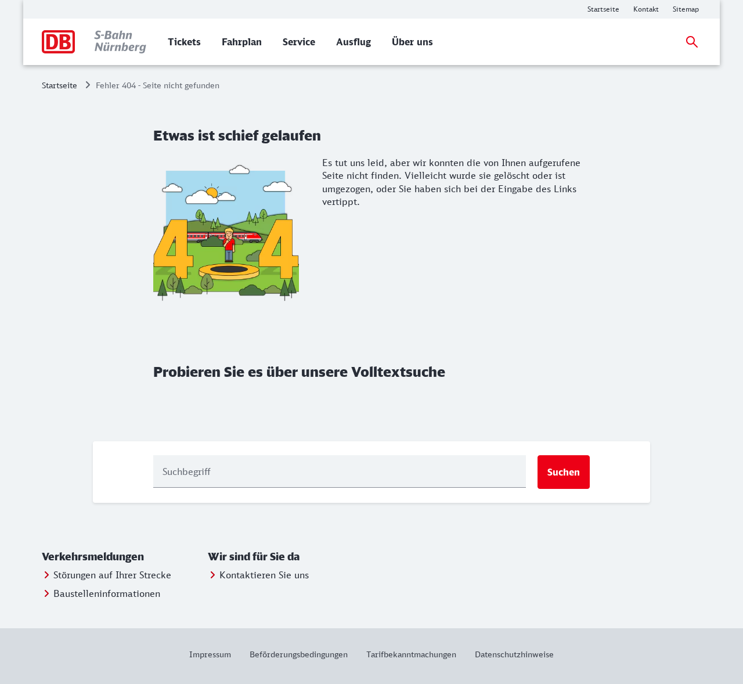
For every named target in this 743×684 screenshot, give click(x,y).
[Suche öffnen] (692, 42)
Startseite (59, 85)
